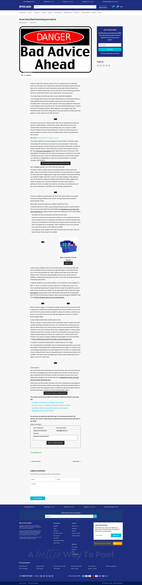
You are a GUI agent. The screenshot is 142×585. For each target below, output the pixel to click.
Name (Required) (38, 428)
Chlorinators (58, 12)
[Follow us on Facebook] (98, 65)
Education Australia (58, 540)
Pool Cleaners (92, 566)
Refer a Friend (117, 543)
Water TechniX (40, 566)
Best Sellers (57, 568)
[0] (113, 7)
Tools (99, 12)
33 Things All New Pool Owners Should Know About (55, 163)
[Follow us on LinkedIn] (109, 65)
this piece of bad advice (43, 151)
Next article (76, 461)
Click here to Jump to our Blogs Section (55, 393)
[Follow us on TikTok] (106, 65)
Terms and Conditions (33, 583)
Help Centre (56, 543)
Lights (43, 12)
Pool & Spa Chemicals (60, 566)
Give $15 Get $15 (58, 533)
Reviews (74, 549)
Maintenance (68, 12)
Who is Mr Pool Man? (25, 523)
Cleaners (36, 12)
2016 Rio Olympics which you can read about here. (49, 297)
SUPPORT (74, 523)
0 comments (27, 75)
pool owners (34, 292)
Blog (73, 552)
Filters (30, 12)
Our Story (74, 547)
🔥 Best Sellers (86, 12)
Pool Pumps (39, 568)
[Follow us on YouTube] (104, 65)
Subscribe (110, 49)
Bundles (94, 12)
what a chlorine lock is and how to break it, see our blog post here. (52, 339)
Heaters (76, 12)
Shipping (74, 528)
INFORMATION (56, 523)
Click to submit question (55, 443)
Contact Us (75, 526)
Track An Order (76, 533)
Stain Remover (23, 566)
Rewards (55, 531)
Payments (56, 538)
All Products (75, 554)
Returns (74, 531)
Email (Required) (61, 428)
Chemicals (22, 12)
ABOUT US (74, 544)
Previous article (36, 461)
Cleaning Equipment (110, 566)
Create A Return (76, 535)
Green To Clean (92, 568)
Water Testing (74, 568)
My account (103, 7)
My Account (56, 535)
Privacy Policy (22, 583)
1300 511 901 (26, 576)
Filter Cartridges (23, 568)
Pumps (50, 12)
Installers (55, 526)
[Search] (94, 6)
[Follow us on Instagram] (101, 65)
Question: (36, 433)
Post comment (38, 498)
